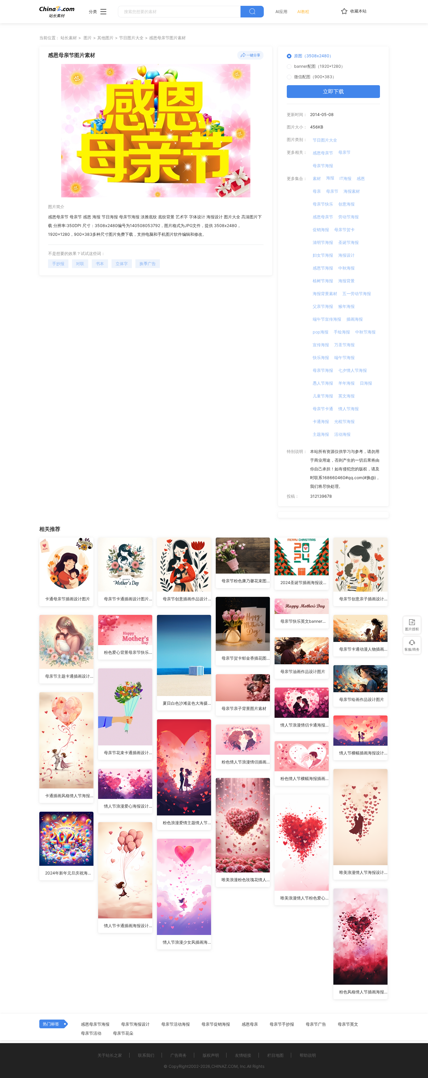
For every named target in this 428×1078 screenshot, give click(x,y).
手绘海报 (342, 331)
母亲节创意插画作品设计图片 (187, 598)
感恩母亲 (250, 1024)
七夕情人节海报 (352, 370)
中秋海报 (346, 267)
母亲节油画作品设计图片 (302, 671)
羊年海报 (346, 383)
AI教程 (303, 11)
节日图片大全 (131, 37)
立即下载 (333, 91)
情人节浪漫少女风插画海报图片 (187, 942)
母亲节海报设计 (135, 1024)
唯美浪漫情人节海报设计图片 (363, 872)
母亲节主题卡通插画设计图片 (69, 676)
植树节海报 (323, 280)
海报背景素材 (325, 293)
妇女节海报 (323, 255)
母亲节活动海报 (175, 1024)
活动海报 (342, 434)
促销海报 (321, 229)
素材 (317, 178)
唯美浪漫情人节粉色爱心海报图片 (304, 897)
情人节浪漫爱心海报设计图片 (128, 806)
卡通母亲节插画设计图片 (67, 598)
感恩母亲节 (323, 152)
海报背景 (346, 280)
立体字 (122, 263)
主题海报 (321, 434)
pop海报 (320, 331)
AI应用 (281, 11)
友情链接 (243, 1055)
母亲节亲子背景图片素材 (244, 708)
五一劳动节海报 (356, 293)
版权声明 (211, 1055)
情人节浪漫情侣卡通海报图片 (304, 724)
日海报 (366, 383)
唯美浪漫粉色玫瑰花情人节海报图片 (246, 879)
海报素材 (352, 191)
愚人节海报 (323, 383)
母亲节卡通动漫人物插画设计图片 (363, 649)
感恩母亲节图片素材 (167, 37)
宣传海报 (321, 344)
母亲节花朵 (123, 1033)
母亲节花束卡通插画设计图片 (128, 752)
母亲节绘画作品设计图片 (361, 699)
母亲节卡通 (323, 408)
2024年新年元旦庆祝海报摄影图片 (69, 872)
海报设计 (346, 255)
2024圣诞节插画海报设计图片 (304, 582)
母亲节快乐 (323, 203)
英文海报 (346, 395)
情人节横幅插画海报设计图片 (363, 752)
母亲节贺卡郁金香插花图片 (246, 658)
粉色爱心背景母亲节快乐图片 (128, 652)
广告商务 (178, 1055)
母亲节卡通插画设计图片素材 (128, 598)
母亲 (317, 191)
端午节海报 (344, 357)
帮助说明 (308, 1055)
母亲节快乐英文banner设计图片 (304, 621)
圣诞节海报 (348, 242)
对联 (80, 263)
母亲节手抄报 (282, 1024)
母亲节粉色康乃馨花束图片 (246, 580)
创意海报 (346, 203)
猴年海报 (346, 306)
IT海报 (345, 178)
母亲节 (344, 152)
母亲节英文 (348, 1024)
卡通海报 (321, 421)
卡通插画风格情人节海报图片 (69, 795)
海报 (330, 177)
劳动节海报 (348, 216)
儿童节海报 (323, 395)
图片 (88, 37)
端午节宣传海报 (327, 319)
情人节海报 (348, 408)
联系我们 (146, 1055)
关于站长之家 (110, 1055)
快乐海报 (321, 357)
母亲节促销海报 (215, 1024)
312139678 (321, 496)
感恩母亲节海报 (95, 1024)
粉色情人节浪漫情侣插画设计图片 (246, 761)
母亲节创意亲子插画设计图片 (363, 598)
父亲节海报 (323, 306)
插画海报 (354, 319)
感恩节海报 (323, 267)
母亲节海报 (323, 165)
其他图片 (105, 37)
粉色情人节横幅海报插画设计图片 (304, 778)
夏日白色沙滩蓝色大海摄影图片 (187, 703)
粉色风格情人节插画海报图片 (363, 991)
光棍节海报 (344, 421)
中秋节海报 (365, 331)
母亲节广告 (316, 1024)
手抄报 (58, 263)
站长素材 (69, 37)
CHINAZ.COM (224, 1066)
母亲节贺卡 (344, 229)
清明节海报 (323, 242)
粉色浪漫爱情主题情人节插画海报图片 (187, 822)
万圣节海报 (344, 344)
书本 (100, 263)
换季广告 (147, 263)
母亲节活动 (91, 1033)
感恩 (361, 178)
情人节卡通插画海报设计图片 (128, 925)
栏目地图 (275, 1055)
